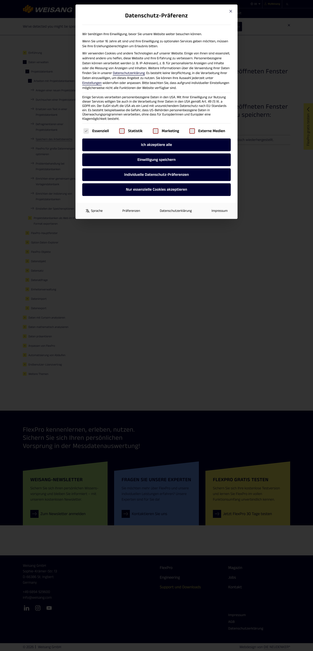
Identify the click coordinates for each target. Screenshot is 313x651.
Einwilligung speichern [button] (156, 160)
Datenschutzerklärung (129, 73)
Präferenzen (131, 210)
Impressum (220, 210)
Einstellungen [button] (92, 82)
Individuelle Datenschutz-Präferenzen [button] (156, 175)
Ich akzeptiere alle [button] (156, 145)
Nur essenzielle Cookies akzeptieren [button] (156, 189)
